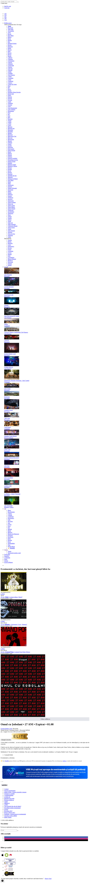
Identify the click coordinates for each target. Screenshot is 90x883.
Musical (10, 532)
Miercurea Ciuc (12, 136)
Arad (9, 32)
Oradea (10, 145)
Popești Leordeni (12, 158)
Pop (9, 527)
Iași (9, 114)
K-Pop (9, 524)
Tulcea (9, 219)
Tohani (10, 216)
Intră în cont (7, 6)
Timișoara (10, 213)
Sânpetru (10, 177)
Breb (9, 51)
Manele (10, 529)
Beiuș (9, 39)
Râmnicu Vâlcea (12, 166)
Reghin (10, 169)
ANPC (6, 804)
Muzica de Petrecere (13, 534)
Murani (10, 141)
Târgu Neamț (11, 208)
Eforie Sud (11, 94)
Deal (9, 86)
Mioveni (10, 138)
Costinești (10, 81)
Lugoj (9, 125)
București (10, 27)
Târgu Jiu (10, 204)
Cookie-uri (7, 797)
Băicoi (9, 37)
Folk (9, 520)
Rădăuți (10, 163)
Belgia (9, 241)
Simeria (10, 186)
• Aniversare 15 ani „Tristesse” (14, 624)
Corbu (9, 79)
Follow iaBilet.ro (45, 719)
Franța (9, 249)
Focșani (10, 100)
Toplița (10, 218)
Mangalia (10, 130)
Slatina (10, 193)
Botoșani (10, 46)
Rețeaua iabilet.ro (9, 800)
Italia (9, 256)
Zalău (9, 237)
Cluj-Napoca (11, 75)
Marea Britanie (12, 259)
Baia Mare (11, 35)
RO (5, 14)
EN (5, 15)
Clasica (10, 513)
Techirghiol (11, 212)
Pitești (9, 152)
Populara (10, 535)
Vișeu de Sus (11, 234)
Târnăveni (10, 210)
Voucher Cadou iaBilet (10, 815)
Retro (9, 538)
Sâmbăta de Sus (12, 175)
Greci (9, 106)
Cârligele (10, 64)
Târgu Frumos (12, 202)
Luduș (9, 123)
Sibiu (9, 183)
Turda (9, 221)
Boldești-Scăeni (12, 43)
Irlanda (10, 254)
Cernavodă (11, 65)
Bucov (9, 54)
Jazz (9, 523)
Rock (9, 542)
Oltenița (10, 142)
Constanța (10, 78)
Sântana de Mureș (13, 179)
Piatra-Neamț (11, 150)
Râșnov (10, 168)
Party (9, 526)
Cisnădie (10, 73)
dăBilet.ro (7, 803)
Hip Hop (10, 521)
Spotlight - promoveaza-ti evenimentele (15, 814)
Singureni (10, 190)
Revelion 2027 (8, 811)
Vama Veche (11, 227)
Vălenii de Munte (12, 226)
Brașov (10, 50)
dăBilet (64, 761)
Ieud (9, 116)
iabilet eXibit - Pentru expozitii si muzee (15, 792)
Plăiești (10, 153)
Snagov (10, 196)
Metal (9, 531)
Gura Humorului (12, 108)
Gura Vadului (11, 109)
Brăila (9, 48)
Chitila (9, 72)
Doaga (9, 90)
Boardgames (11, 512)
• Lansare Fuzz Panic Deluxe (15, 652)
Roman (10, 172)
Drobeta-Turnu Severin (14, 92)
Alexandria (11, 31)
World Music (11, 546)
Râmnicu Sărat (12, 164)
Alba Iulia (10, 29)
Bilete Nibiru (7, 817)
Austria (10, 240)
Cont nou (6, 8)
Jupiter (9, 120)
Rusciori (10, 174)
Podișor (10, 156)
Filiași (9, 95)
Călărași (10, 57)
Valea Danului (12, 224)
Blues (9, 510)
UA (5, 20)
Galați (9, 101)
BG (5, 17)
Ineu (9, 117)
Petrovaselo (11, 149)
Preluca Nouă (11, 161)
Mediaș (10, 133)
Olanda (10, 263)
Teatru (9, 551)
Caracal (10, 62)
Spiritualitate (11, 543)
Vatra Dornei (11, 230)
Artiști (6, 801)
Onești (9, 144)
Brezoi (9, 53)
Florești (10, 97)
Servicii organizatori (9, 790)
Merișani (10, 134)
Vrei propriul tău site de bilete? (12, 806)
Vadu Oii (10, 223)
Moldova (10, 260)
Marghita (10, 131)
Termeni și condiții (9, 793)
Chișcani (10, 68)
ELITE (7, 761)
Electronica (11, 518)
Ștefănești (10, 197)
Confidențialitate (8, 795)
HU (5, 18)
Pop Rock (10, 537)
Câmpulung (11, 61)
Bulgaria (10, 243)
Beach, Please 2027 (9, 812)
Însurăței (10, 119)
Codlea (10, 76)
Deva (9, 89)
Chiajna (10, 67)
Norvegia (10, 262)
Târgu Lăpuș (11, 205)
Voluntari (10, 235)
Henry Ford (48, 878)
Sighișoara (11, 185)
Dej (9, 87)
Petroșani (10, 147)
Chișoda (10, 70)
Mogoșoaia (11, 139)
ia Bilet (3, 594)
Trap (9, 545)
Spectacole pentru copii (14, 553)
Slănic (9, 191)
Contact (6, 789)
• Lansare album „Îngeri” (11, 597)
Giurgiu (10, 105)
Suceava (10, 199)
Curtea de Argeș (12, 84)
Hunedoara (11, 111)
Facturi (6, 809)
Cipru (9, 245)
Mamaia (10, 127)
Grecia (9, 252)
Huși (9, 112)
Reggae (10, 540)
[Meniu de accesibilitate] (2, 880)
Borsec (10, 45)
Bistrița (10, 40)
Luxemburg (11, 257)
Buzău (9, 56)
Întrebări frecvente (9, 798)
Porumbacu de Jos (13, 160)
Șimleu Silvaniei (12, 188)
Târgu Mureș (11, 207)
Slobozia (10, 194)
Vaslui (9, 229)
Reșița (9, 171)
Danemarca (11, 246)
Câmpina (10, 59)
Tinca (9, 215)
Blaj (9, 42)
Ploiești (10, 155)
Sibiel (9, 182)
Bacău (9, 34)
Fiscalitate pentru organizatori (12, 808)
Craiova (10, 83)
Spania (10, 265)
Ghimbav (10, 103)
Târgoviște (11, 201)
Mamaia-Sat (11, 128)
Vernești (10, 232)
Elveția (10, 248)
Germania (10, 251)
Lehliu (9, 122)
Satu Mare (10, 180)
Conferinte (11, 516)
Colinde (10, 515)
